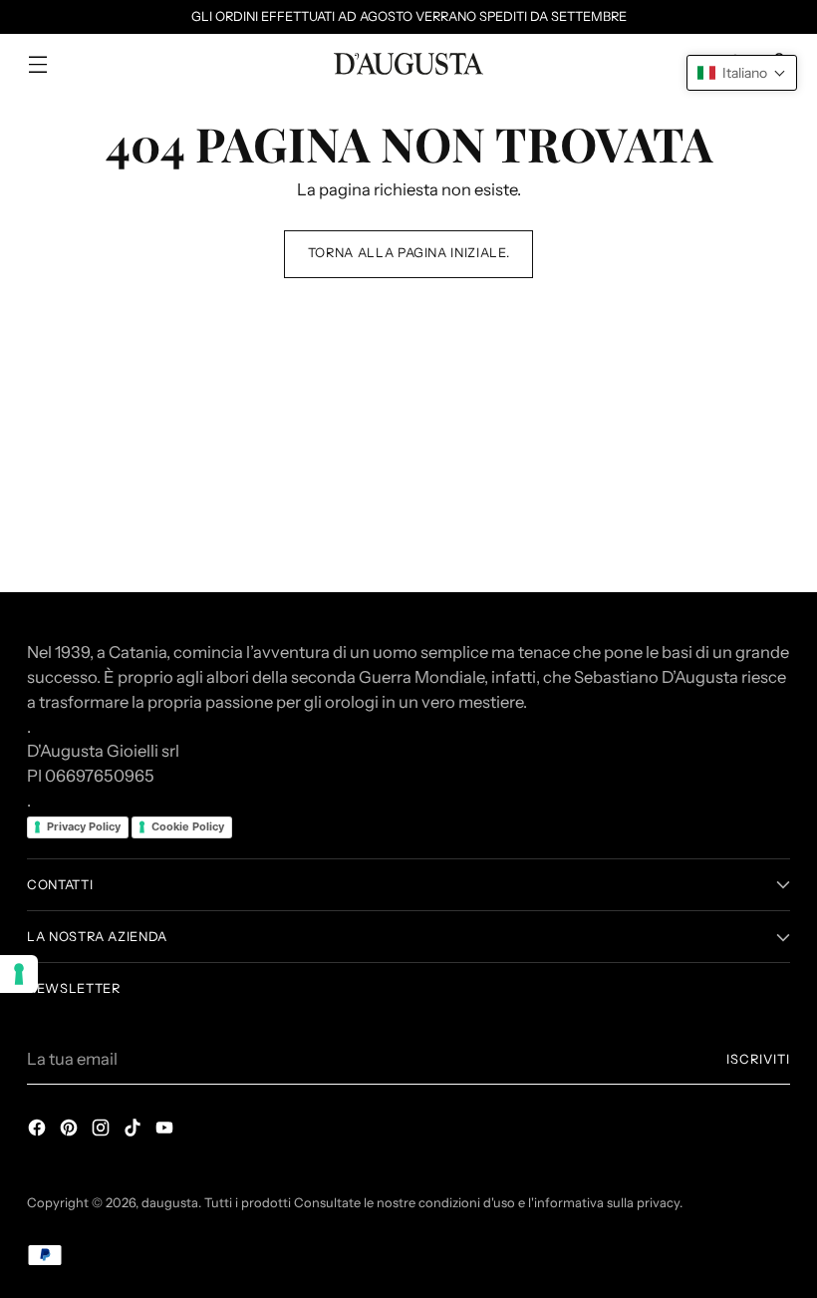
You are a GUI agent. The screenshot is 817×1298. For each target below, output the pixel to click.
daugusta (169, 1202)
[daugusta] (408, 64)
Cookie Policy (187, 826)
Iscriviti (758, 1059)
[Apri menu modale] (37, 64)
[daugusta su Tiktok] (134, 1131)
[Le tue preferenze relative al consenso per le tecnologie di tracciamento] (19, 974)
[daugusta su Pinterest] (71, 1131)
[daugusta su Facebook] (39, 1131)
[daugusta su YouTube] (166, 1131)
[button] (741, 73)
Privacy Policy (84, 826)
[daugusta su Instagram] (103, 1131)
